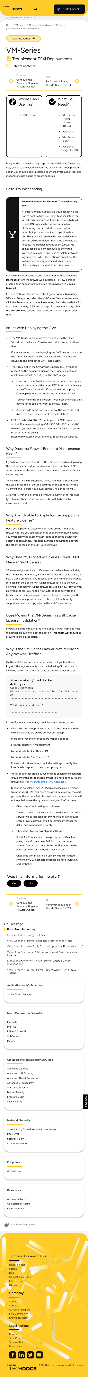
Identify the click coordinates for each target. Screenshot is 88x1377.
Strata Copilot (70, 9)
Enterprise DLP (15, 1096)
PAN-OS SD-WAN (17, 1031)
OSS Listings (16, 1281)
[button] (85, 1101)
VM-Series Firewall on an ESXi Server (46, 25)
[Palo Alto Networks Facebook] (13, 1357)
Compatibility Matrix (18, 1203)
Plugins (11, 1041)
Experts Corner (15, 1208)
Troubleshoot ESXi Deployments (24, 28)
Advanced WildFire (17, 1068)
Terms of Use (16, 1342)
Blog (11, 1272)
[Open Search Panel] (35, 9)
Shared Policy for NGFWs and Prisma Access (31, 1129)
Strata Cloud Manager (19, 994)
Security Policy (15, 1138)
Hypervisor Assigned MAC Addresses (44, 781)
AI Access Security (17, 1087)
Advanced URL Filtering (20, 1073)
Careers (13, 1305)
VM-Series (19, 25)
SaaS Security (14, 1101)
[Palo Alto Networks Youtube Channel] (39, 1357)
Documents (15, 1346)
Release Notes (17, 1264)
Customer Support (19, 1309)
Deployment (29, 1224)
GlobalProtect (15, 1171)
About (12, 1301)
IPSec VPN (13, 1134)
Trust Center (16, 1338)
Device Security (16, 1092)
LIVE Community (18, 1313)
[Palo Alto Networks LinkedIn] (22, 1357)
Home (9, 25)
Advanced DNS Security (20, 1082)
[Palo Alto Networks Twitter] (31, 1357)
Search (13, 1268)
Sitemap (13, 1285)
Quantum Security (17, 1143)
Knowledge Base (18, 1317)
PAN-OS (11, 1026)
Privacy (13, 1334)
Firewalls (12, 1022)
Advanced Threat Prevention (23, 1078)
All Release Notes (17, 1199)
